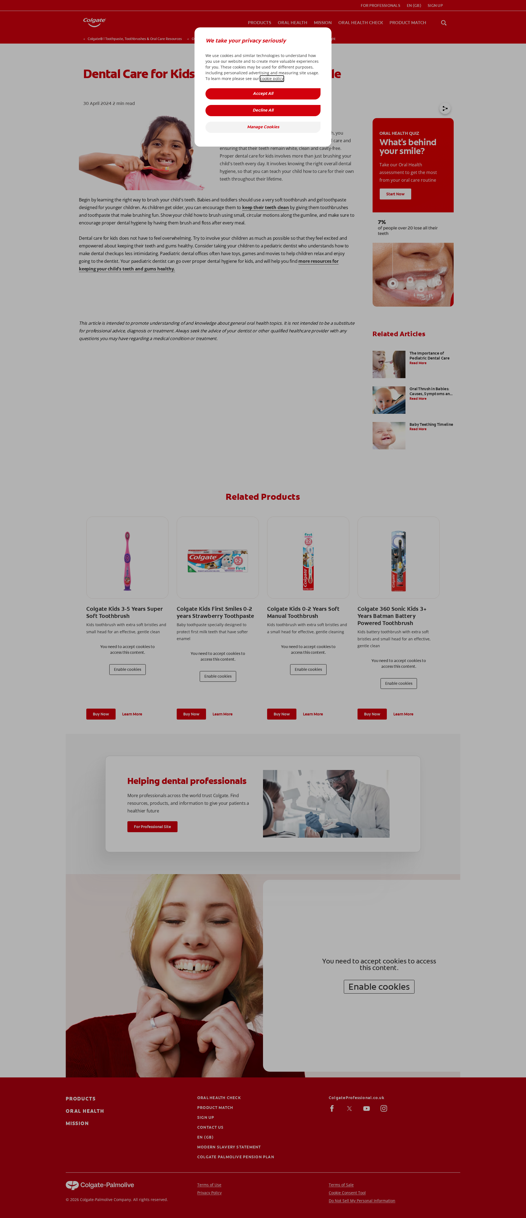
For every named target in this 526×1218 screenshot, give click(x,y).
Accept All (263, 94)
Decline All (263, 111)
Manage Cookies (263, 127)
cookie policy (272, 78)
